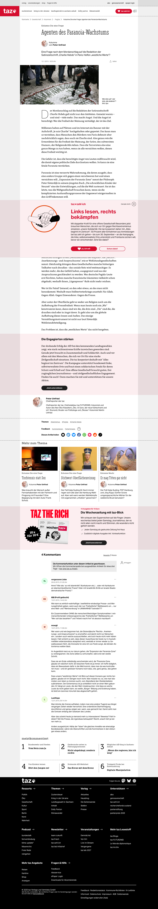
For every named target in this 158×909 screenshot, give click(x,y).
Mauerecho (27, 846)
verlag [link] (24, 3)
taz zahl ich (115, 802)
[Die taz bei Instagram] (134, 782)
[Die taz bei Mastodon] (123, 782)
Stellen (84, 805)
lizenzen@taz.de (38, 894)
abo (112, 794)
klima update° (28, 843)
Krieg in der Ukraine (59, 798)
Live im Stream (87, 843)
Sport (24, 809)
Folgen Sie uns (114, 781)
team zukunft (56, 835)
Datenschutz (95, 894)
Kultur (24, 805)
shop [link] (43, 3)
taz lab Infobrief (58, 846)
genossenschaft (117, 798)
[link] (27, 11)
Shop (24, 877)
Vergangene (86, 846)
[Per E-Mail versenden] (63, 435)
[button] (135, 11)
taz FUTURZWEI (117, 840)
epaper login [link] (130, 3)
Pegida (57, 19)
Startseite (25, 19)
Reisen (25, 869)
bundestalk (26, 835)
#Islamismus (55, 422)
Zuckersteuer (57, 794)
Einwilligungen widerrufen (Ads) (94, 898)
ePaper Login (57, 876)
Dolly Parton (56, 809)
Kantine (25, 873)
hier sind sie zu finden (68, 569)
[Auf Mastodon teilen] (68, 435)
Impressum (107, 894)
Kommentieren (57, 429)
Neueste (106, 555)
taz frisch (55, 839)
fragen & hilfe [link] (52, 3)
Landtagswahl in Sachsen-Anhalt (62, 804)
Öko (23, 798)
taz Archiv (114, 847)
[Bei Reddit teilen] (95, 435)
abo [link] (108, 3)
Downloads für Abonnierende (64, 880)
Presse (84, 809)
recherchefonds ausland (120, 805)
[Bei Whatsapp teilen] (84, 435)
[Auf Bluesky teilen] (74, 435)
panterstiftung (116, 809)
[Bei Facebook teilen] (79, 435)
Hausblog (85, 798)
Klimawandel (56, 813)
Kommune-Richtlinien (115, 890)
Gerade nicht (125, 204)
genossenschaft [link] (118, 3)
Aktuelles (85, 794)
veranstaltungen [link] (34, 3)
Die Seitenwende (88, 802)
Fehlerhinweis (70, 429)
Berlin (24, 813)
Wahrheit (25, 820)
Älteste (114, 555)
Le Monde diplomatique (120, 843)
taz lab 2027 (86, 850)
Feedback (55, 869)
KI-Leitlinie (130, 890)
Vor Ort (84, 839)
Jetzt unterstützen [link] (54, 388)
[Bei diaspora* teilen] (89, 435)
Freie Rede (26, 850)
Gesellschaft (36, 19)
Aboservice (56, 872)
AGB (115, 894)
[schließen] (134, 204)
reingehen (26, 854)
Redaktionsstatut (98, 890)
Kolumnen (47, 19)
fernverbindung (28, 839)
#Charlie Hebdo (75, 422)
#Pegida (65, 422)
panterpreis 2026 (117, 813)
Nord (24, 817)
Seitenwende (123, 894)
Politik (24, 794)
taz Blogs (114, 836)
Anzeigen (26, 880)
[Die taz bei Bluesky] (129, 782)
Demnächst (86, 835)
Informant (85, 894)
